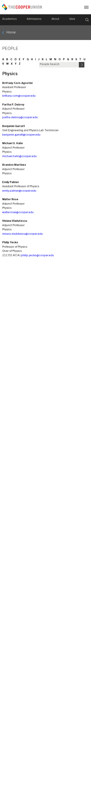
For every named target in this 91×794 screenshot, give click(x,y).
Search (87, 19)
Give (72, 19)
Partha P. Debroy (13, 105)
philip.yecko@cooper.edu (37, 255)
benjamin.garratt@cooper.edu (21, 135)
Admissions (34, 19)
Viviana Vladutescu (14, 221)
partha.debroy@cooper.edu (20, 117)
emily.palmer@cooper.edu (19, 191)
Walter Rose (10, 199)
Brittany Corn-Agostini (17, 83)
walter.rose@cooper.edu (18, 212)
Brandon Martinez (14, 165)
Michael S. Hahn (12, 143)
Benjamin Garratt (13, 126)
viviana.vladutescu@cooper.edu (22, 234)
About (55, 19)
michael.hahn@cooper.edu (19, 156)
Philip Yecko (10, 242)
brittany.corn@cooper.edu (19, 96)
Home (11, 32)
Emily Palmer (10, 182)
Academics (9, 19)
